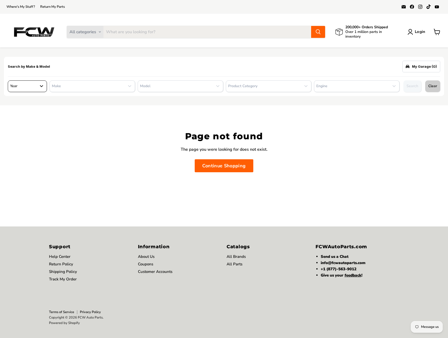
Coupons (145, 264)
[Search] (318, 32)
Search (412, 86)
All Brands (236, 256)
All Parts (234, 264)
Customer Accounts (155, 271)
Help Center (60, 256)
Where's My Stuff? (20, 7)
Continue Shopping (224, 166)
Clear (432, 86)
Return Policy (61, 264)
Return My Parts (52, 7)
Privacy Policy (90, 312)
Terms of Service (61, 312)
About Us (146, 256)
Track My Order (63, 279)
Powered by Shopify (64, 323)
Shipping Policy (63, 271)
